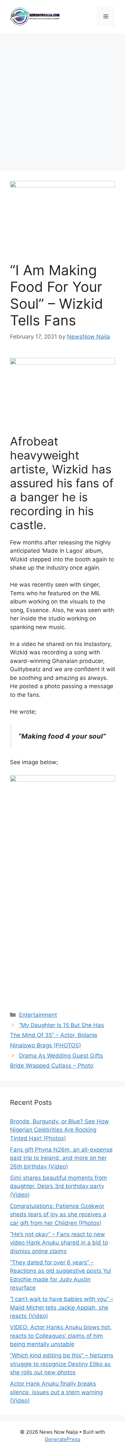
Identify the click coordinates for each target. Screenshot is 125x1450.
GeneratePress (62, 1439)
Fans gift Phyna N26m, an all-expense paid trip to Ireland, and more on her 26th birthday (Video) (61, 1158)
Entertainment (38, 1014)
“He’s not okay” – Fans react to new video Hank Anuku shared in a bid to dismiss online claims (59, 1242)
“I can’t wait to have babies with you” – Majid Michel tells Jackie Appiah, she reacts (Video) (61, 1307)
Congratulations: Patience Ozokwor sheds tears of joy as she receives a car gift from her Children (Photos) (58, 1214)
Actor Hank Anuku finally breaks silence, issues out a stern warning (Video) (56, 1392)
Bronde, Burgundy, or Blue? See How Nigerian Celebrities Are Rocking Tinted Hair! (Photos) (59, 1130)
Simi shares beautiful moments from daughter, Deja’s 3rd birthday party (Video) (58, 1186)
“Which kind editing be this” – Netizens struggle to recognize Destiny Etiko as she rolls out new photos (61, 1364)
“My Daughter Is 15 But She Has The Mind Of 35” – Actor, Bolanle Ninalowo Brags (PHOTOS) (57, 1035)
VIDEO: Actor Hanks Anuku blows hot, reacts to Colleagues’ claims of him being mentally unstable (61, 1335)
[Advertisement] (62, 99)
